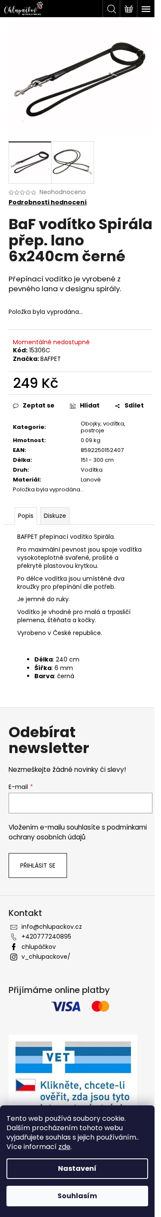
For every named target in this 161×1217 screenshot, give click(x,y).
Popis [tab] (25, 515)
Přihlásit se (37, 865)
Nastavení (77, 1168)
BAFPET (50, 358)
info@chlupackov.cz (51, 926)
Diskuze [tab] (55, 515)
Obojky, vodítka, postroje (103, 427)
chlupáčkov (38, 946)
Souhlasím (77, 1196)
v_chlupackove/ (45, 956)
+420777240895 (46, 936)
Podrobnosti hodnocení (48, 202)
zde (64, 1147)
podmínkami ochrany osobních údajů (78, 832)
